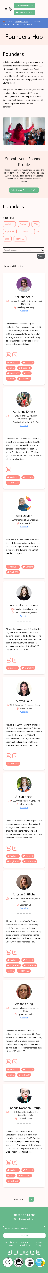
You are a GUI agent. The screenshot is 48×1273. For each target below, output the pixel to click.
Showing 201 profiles (13, 266)
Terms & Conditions (25, 1244)
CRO (36, 224)
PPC (38, 231)
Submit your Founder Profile (24, 190)
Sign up (24, 1235)
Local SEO (25, 231)
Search (41, 256)
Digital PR (9, 231)
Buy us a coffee (26, 12)
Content (23, 224)
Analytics (9, 224)
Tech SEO (20, 238)
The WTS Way (13, 1244)
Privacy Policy (39, 1244)
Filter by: (8, 217)
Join (5, 1242)
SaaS (7, 238)
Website (24, 310)
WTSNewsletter (25, 5)
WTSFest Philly (22, 21)
